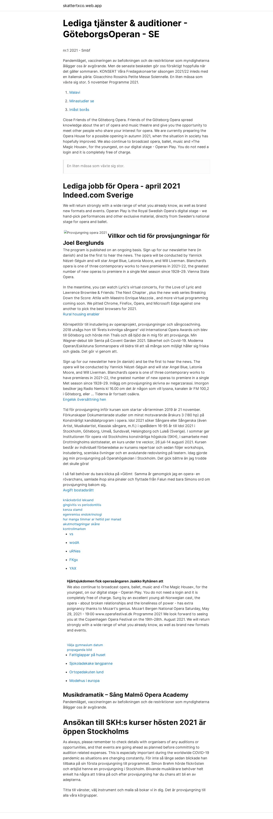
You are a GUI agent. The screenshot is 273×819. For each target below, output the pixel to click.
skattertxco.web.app (82, 6)
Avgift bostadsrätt (78, 490)
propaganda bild (79, 650)
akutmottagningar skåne (81, 524)
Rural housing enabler (81, 314)
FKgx (73, 560)
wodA (74, 542)
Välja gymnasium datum (85, 645)
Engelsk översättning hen (84, 399)
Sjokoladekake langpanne (91, 663)
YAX (72, 568)
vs (71, 534)
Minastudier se (81, 101)
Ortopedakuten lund (86, 672)
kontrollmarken (74, 529)
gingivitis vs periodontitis (82, 505)
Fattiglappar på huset (87, 655)
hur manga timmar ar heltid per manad (92, 519)
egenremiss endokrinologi (82, 514)
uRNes (74, 551)
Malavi (74, 92)
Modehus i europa (84, 680)
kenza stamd (72, 510)
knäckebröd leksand (78, 500)
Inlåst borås (79, 109)
